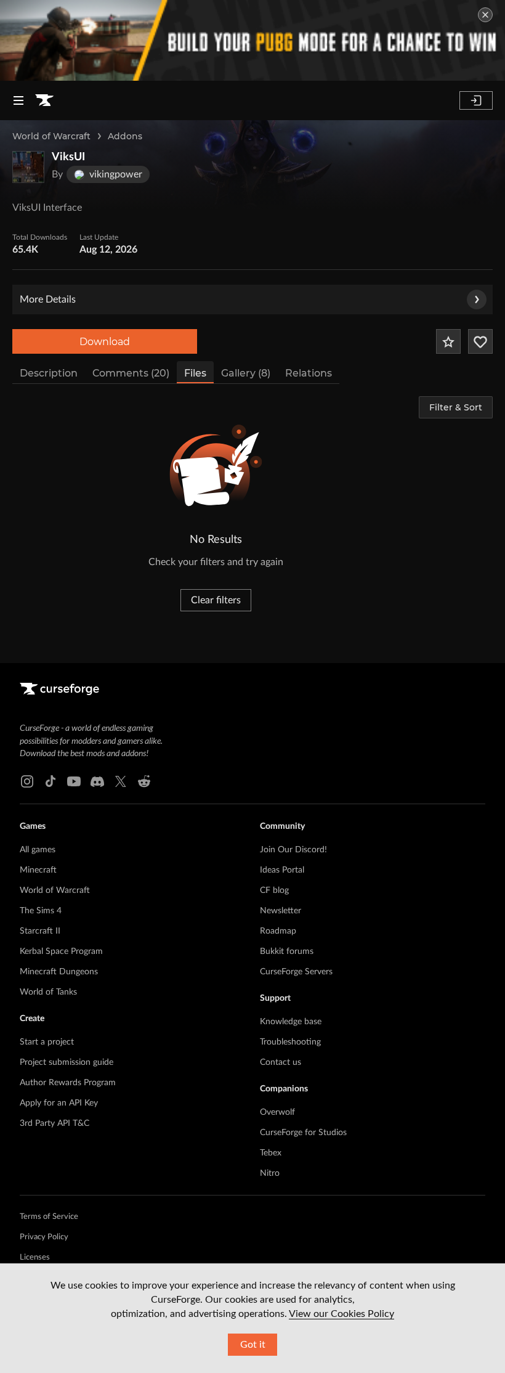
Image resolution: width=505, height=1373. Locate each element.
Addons (125, 136)
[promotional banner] (252, 40)
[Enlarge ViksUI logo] (28, 167)
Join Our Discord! (293, 849)
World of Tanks (48, 992)
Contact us (280, 1062)
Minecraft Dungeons (59, 972)
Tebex (270, 1153)
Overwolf (277, 1112)
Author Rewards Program (68, 1082)
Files (195, 373)
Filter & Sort (455, 407)
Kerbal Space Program (61, 951)
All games (37, 849)
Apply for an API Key (59, 1103)
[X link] (120, 781)
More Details (48, 299)
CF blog (274, 890)
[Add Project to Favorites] (448, 341)
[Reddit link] (144, 781)
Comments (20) (130, 373)
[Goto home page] (44, 100)
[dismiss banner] (485, 14)
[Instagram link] (27, 781)
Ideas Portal (282, 870)
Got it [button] (252, 1345)
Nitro (270, 1173)
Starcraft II (40, 931)
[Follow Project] (480, 341)
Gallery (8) (245, 373)
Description (49, 373)
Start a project (47, 1042)
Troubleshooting (290, 1042)
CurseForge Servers (296, 972)
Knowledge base (290, 1021)
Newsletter (280, 911)
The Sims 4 (41, 911)
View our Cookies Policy (341, 1314)
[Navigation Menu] (18, 100)
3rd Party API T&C (54, 1123)
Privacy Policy (44, 1237)
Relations (308, 373)
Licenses (35, 1257)
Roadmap (278, 931)
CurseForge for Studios (303, 1132)
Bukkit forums (286, 951)
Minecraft (38, 870)
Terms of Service (49, 1217)
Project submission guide (66, 1062)
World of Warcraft (51, 136)
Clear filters (216, 600)
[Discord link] (97, 781)
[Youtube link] (74, 781)
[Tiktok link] (50, 781)
